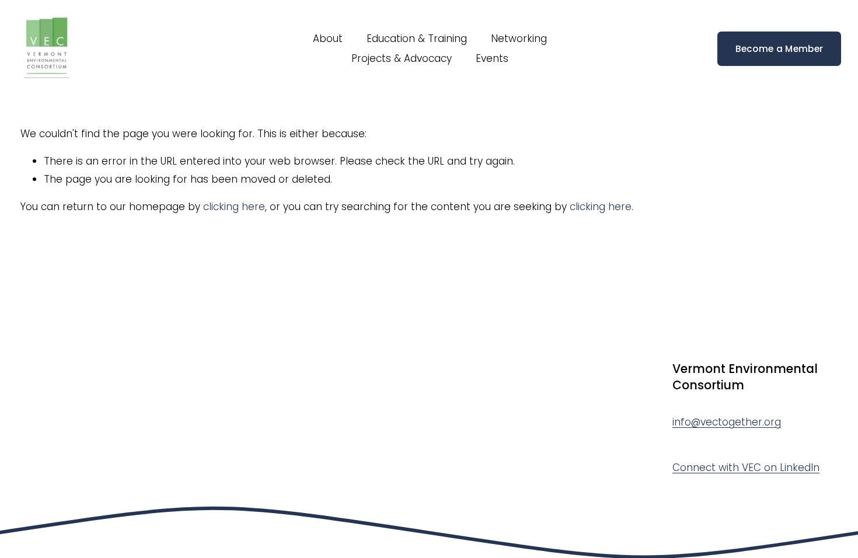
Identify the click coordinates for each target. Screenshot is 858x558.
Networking (519, 39)
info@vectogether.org (726, 422)
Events (492, 58)
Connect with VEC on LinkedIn (745, 468)
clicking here (234, 207)
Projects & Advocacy (401, 58)
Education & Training (417, 39)
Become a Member (779, 49)
